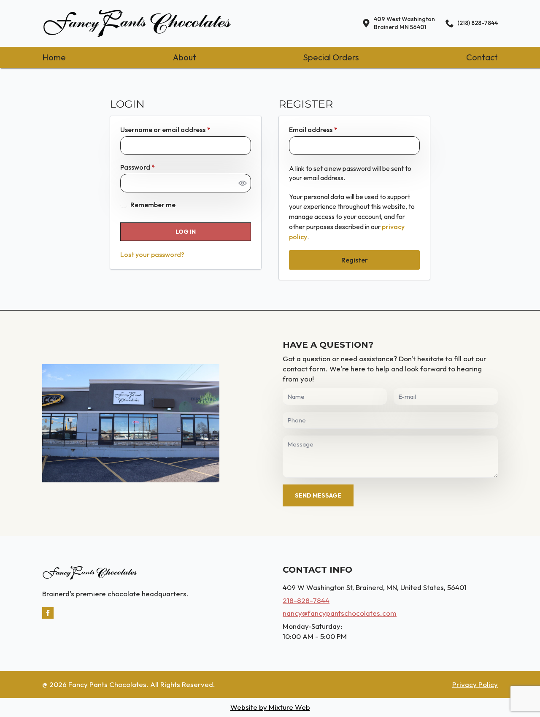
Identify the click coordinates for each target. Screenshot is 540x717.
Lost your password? (152, 254)
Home (54, 57)
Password (151, 167)
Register (354, 260)
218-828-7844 (306, 600)
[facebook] (48, 613)
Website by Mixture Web (270, 707)
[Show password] (242, 183)
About (184, 57)
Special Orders (331, 57)
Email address (327, 129)
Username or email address (179, 129)
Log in (186, 231)
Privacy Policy (475, 684)
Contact (482, 57)
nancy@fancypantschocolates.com (340, 613)
